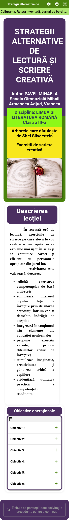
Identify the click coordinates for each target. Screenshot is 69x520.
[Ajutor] (57, 4)
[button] (34, 427)
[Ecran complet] (65, 4)
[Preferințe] (49, 4)
